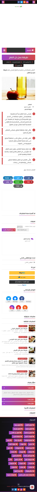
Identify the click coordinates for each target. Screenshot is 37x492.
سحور (9, 448)
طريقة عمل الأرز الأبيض (20, 350)
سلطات (30, 452)
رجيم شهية (29, 448)
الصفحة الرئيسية (16, 62)
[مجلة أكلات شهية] (18, 6)
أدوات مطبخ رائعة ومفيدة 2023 (17, 373)
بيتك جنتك (17, 440)
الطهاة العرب (16, 436)
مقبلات (8, 62)
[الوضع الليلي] (32, 487)
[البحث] (3, 2)
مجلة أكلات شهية (11, 486)
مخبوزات (21, 463)
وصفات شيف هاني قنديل (25, 475)
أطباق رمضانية (28, 432)
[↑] (18, 484)
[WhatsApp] (30, 2)
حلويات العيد (12, 444)
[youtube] (18, 489)
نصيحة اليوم (18, 471)
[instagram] (27, 2)
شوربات (22, 452)
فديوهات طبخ (28, 459)
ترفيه (8, 440)
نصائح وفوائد (29, 471)
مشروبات (12, 463)
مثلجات (30, 463)
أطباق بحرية (18, 425)
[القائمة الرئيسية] (4, 50)
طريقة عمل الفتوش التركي (19, 328)
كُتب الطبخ (17, 459)
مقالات (22, 467)
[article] (18, 196)
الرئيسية (29, 50)
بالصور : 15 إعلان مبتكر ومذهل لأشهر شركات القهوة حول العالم (16, 362)
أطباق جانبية (29, 429)
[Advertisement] (18, 27)
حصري (30, 444)
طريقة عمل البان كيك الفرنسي (18, 339)
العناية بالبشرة (28, 440)
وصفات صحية (10, 475)
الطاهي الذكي (29, 262)
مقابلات (30, 467)
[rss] (24, 2)
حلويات (22, 444)
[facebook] (18, 2)
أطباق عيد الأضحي (15, 432)
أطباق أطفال (29, 425)
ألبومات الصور (28, 436)
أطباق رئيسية (17, 429)
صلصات (13, 452)
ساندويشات (18, 448)
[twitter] (21, 2)
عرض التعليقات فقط (22, 230)
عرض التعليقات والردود (8, 230)
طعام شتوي (16, 455)
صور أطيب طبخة (28, 455)
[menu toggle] (34, 2)
